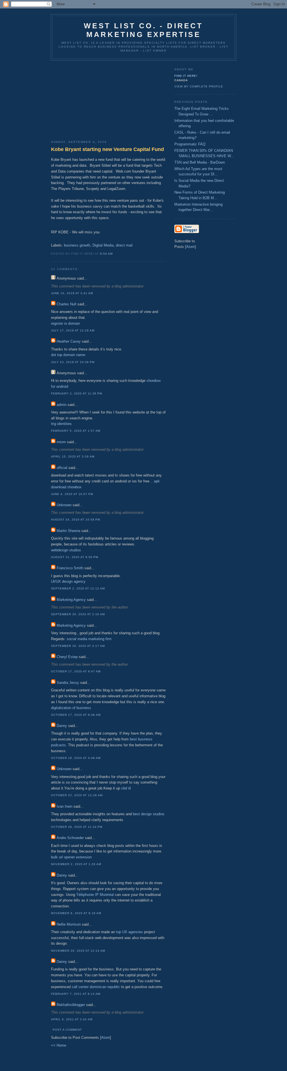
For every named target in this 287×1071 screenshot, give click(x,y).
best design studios (149, 814)
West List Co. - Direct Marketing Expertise (143, 30)
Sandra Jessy (68, 682)
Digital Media (103, 245)
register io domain (65, 323)
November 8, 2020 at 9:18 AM (76, 913)
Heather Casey (69, 341)
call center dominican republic (96, 987)
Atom (105, 1037)
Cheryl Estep (67, 657)
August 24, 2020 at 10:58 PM (75, 519)
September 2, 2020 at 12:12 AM (78, 588)
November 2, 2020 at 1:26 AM (76, 864)
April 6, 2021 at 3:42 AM (71, 1019)
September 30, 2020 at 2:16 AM (78, 614)
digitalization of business (71, 708)
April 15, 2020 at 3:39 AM (72, 456)
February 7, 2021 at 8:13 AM (75, 993)
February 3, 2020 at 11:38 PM (76, 393)
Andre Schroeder (70, 838)
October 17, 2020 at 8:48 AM (76, 714)
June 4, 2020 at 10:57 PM (72, 494)
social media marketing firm (89, 639)
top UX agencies (129, 932)
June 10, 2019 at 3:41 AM (72, 293)
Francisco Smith (70, 568)
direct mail (124, 245)
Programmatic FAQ (189, 144)
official (62, 468)
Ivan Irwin (64, 806)
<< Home (58, 1045)
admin (61, 405)
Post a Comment (67, 1029)
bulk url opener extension (71, 857)
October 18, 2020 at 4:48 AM (76, 757)
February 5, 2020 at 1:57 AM (75, 430)
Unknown (64, 505)
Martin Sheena (68, 531)
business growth (77, 245)
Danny (62, 726)
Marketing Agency (71, 600)
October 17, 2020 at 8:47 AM (76, 671)
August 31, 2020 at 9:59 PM (74, 557)
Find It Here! (185, 75)
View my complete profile (198, 86)
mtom (61, 442)
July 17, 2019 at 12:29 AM (72, 330)
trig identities (61, 424)
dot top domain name (68, 355)
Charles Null (66, 304)
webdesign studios (66, 550)
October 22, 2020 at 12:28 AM (77, 795)
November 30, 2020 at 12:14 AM (78, 950)
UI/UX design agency (68, 581)
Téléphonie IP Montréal (95, 895)
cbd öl (126, 788)
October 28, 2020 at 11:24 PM (76, 826)
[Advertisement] (108, 98)
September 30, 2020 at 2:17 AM (78, 645)
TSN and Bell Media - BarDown (199, 162)
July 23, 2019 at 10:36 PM (72, 362)
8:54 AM (106, 253)
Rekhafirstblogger (71, 1005)
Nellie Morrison (69, 924)
